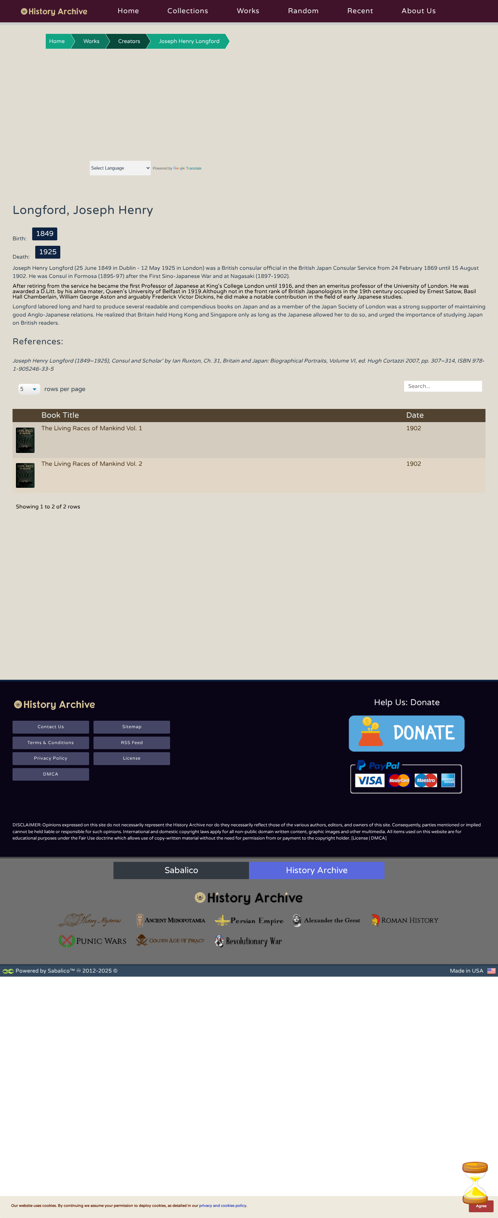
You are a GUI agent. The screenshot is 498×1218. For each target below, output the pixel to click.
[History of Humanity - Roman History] (405, 920)
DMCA (51, 774)
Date (415, 415)
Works (248, 11)
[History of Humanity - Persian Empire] (249, 920)
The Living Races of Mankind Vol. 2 (91, 463)
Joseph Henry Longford (189, 41)
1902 (413, 428)
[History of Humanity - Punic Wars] (93, 941)
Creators (129, 41)
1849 (45, 234)
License (132, 758)
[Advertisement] (249, 103)
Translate (194, 168)
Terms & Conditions (50, 742)
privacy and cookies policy (222, 1205)
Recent (360, 11)
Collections (187, 11)
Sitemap (132, 727)
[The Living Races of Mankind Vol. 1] (26, 439)
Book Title (60, 415)
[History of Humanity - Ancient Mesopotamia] (171, 920)
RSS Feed (132, 742)
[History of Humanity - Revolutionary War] (249, 941)
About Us (418, 11)
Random (303, 11)
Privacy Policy (50, 758)
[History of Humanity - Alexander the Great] (327, 920)
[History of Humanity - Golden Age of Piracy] (171, 940)
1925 (48, 252)
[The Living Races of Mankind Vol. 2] (26, 475)
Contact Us (51, 727)
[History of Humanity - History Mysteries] (93, 920)
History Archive (317, 870)
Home (128, 11)
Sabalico (181, 870)
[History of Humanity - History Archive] (249, 898)
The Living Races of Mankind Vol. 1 (91, 428)
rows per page (64, 389)
